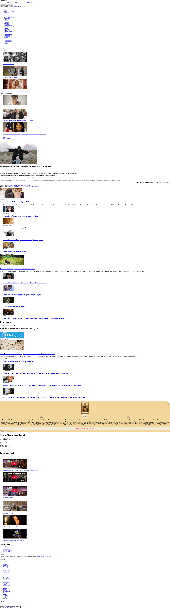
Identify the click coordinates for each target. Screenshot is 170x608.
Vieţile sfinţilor (8, 40)
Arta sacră (5, 561)
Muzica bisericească (7, 578)
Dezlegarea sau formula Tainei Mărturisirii (11, 526)
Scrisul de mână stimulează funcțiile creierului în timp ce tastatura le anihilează (27, 354)
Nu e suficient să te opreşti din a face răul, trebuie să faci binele (24, 283)
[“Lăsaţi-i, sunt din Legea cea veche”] (15, 75)
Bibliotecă (5, 13)
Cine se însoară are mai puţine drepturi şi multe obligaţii (22, 295)
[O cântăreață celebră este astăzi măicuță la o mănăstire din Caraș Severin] (15, 118)
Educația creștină (6, 570)
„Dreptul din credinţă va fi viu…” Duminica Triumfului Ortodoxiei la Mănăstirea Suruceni (34, 318)
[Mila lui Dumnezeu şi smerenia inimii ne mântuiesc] (12, 264)
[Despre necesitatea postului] (15, 511)
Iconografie (5, 574)
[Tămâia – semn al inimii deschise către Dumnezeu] (15, 538)
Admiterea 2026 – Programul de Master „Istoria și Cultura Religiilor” (17, 2)
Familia (6, 20)
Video (6, 37)
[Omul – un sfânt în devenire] (15, 61)
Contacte (7, 12)
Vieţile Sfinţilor (6, 598)
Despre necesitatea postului (8, 513)
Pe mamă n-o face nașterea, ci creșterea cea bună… (20, 216)
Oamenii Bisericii (6, 579)
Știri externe (5, 43)
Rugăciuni (7, 35)
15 (8, 443)
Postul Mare (7, 18)
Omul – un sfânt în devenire (8, 64)
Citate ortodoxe (8, 32)
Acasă (4, 137)
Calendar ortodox (9, 14)
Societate (7, 24)
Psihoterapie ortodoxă (7, 586)
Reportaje (7, 29)
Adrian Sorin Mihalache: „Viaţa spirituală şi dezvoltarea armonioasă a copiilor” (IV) (20, 470)
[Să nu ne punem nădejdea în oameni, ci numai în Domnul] (15, 88)
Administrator (9, 171)
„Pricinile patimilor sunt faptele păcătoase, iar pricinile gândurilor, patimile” (23, 186)
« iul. (1, 449)
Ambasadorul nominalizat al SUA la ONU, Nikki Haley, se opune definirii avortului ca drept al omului (24, 134)
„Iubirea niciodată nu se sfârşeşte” (14, 228)
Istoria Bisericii (6, 577)
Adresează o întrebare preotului (7, 5)
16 (9, 443)
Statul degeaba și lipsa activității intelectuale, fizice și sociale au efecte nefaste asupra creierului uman (37, 373)
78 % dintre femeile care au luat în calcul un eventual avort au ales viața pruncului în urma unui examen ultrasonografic (44, 397)
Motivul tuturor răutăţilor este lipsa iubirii (14, 202)
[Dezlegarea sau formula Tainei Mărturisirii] (15, 524)
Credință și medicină (9, 26)
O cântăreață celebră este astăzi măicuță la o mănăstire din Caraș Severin (18, 120)
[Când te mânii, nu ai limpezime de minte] (15, 104)
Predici (6, 19)
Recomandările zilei (4, 339)
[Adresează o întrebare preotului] (13, 5)
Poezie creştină (8, 34)
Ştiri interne (5, 42)
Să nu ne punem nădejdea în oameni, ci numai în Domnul (15, 91)
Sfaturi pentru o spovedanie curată (14, 252)
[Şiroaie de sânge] (15, 481)
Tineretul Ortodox (6, 546)
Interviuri (7, 23)
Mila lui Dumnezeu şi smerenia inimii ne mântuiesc (17, 269)
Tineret (6, 28)
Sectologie (7, 36)
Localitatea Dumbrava (7, 550)
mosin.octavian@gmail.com (45, 556)
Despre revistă (8, 10)
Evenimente (5, 46)
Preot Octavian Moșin (7, 547)
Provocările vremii (9, 25)
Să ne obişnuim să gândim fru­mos (14, 306)
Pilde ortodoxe (8, 30)
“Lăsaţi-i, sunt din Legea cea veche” (10, 77)
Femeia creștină (6, 572)
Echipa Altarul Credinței (10, 11)
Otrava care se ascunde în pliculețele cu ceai (18, 362)
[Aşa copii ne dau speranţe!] (15, 495)
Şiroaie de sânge (6, 484)
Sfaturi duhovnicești (9, 17)
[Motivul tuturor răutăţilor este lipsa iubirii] (12, 197)
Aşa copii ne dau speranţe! (8, 497)
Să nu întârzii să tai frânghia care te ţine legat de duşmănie (23, 240)
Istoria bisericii (6, 38)
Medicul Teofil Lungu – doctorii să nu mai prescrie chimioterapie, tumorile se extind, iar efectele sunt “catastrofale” (42, 385)
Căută (14, 325)
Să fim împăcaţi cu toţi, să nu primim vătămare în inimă (19, 185)
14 (6, 443)
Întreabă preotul (6, 44)
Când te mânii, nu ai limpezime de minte (11, 106)
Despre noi (5, 8)
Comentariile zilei (9, 16)
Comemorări (5, 566)
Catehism (7, 22)
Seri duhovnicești (6, 591)
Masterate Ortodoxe (7, 551)
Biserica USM (6, 549)
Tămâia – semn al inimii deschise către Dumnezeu (13, 540)
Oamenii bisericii (8, 41)
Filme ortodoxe (8, 31)
